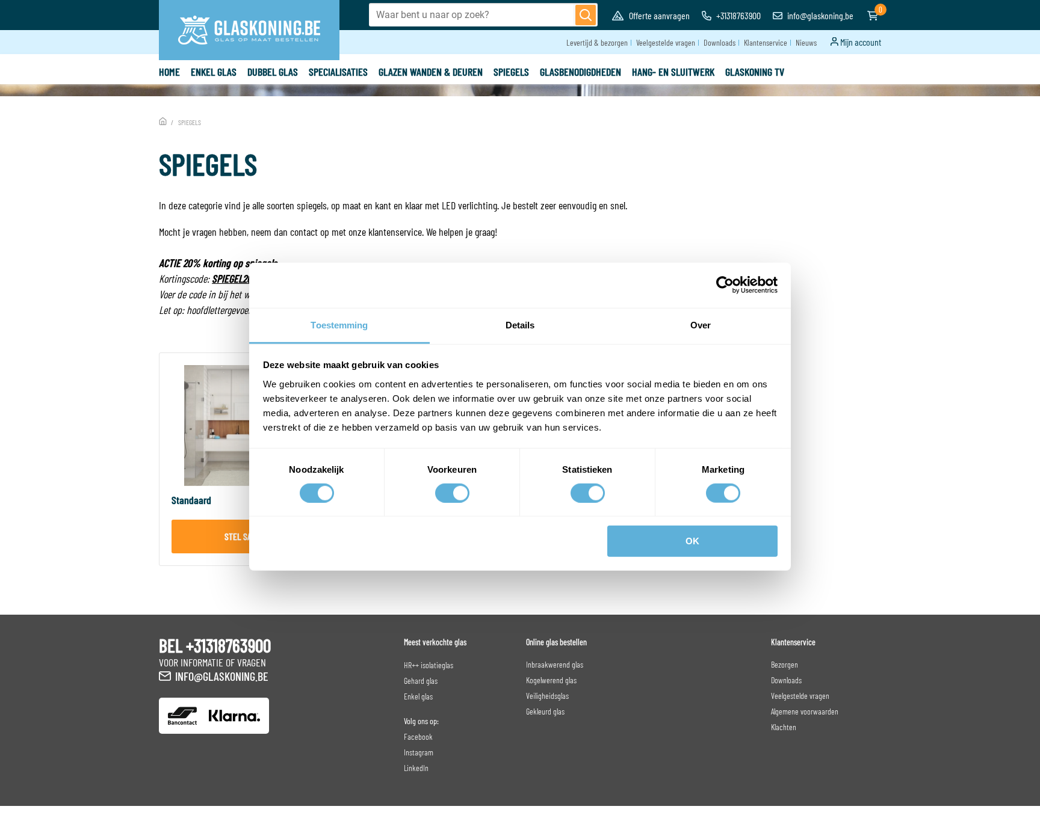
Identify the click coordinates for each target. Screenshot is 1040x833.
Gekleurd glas (545, 711)
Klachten (783, 727)
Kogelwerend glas (551, 680)
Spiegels (511, 71)
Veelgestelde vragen (665, 42)
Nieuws (806, 42)
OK (692, 541)
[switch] (452, 493)
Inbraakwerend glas (554, 664)
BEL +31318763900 (215, 645)
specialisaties (338, 71)
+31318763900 (737, 15)
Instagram (418, 752)
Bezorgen (784, 664)
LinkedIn (416, 768)
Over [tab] (700, 324)
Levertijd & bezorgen (597, 42)
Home (169, 71)
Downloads (719, 42)
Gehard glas (421, 680)
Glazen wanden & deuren (431, 71)
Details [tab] (520, 324)
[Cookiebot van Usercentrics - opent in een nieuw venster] (725, 285)
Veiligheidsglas (547, 695)
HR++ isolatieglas (428, 665)
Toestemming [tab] (339, 324)
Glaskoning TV (754, 71)
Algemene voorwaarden (804, 711)
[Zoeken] (585, 15)
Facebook (418, 736)
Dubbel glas (272, 71)
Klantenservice (765, 42)
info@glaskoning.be (819, 15)
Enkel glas (214, 71)
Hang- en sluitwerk (673, 71)
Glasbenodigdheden (580, 71)
